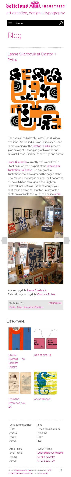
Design (12, 307)
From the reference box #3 (17, 403)
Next (67, 241)
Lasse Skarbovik (17, 161)
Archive (13, 432)
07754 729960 (46, 456)
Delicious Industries (20, 424)
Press (12, 436)
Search (61, 23)
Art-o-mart (15, 448)
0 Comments (55, 303)
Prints (20, 307)
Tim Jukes (43, 473)
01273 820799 (46, 460)
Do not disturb (42, 355)
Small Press (15, 452)
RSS (61, 470)
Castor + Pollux (42, 145)
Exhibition (38, 307)
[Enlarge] (35, 99)
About (12, 440)
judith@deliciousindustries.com (53, 452)
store (57, 193)
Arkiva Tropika (42, 399)
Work (12, 428)
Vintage (13, 456)
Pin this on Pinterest (11, 69)
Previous (4, 241)
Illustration (28, 307)
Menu (16, 23)
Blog (15, 35)
